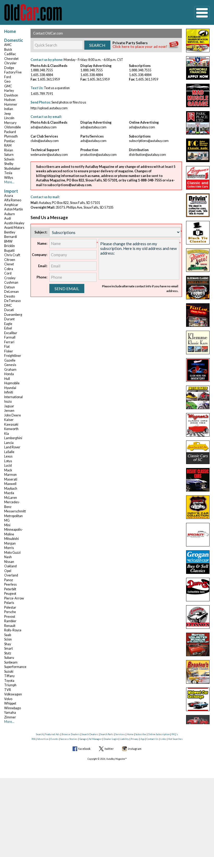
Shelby (8, 164)
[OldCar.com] (33, 12)
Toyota (9, 681)
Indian (8, 109)
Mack (8, 470)
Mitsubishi (11, 539)
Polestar (10, 607)
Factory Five (13, 72)
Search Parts (107, 734)
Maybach (10, 488)
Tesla (8, 173)
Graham (10, 370)
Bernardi (10, 237)
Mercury (10, 123)
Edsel (8, 328)
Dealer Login (111, 739)
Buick (8, 50)
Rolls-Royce (12, 630)
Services (120, 734)
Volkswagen (13, 694)
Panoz (8, 580)
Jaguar (9, 406)
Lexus (8, 456)
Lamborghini (13, 438)
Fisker (8, 351)
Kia (6, 434)
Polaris (9, 603)
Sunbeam (10, 662)
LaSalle (9, 452)
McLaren (10, 498)
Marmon (10, 475)
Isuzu (8, 401)
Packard (10, 132)
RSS (33, 739)
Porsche (10, 612)
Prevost (9, 617)
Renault (9, 626)
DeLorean (11, 292)
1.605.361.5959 (48, 79)
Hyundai (10, 388)
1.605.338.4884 (42, 75)
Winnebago (12, 708)
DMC (8, 305)
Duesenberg (13, 315)
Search (39, 734)
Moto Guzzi (12, 553)
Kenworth (11, 429)
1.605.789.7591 (42, 94)
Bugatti (9, 251)
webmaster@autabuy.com (49, 155)
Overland (11, 575)
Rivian (8, 150)
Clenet (9, 264)
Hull (7, 379)
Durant (9, 319)
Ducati (9, 310)
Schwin (9, 159)
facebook (84, 748)
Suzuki (8, 671)
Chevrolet (11, 59)
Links (163, 739)
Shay (7, 644)
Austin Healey (14, 223)
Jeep (7, 114)
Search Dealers (90, 734)
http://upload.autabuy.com (49, 108)
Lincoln (9, 118)
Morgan (10, 543)
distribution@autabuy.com (147, 155)
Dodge (9, 68)
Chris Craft (12, 255)
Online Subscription (159, 734)
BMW (8, 241)
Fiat (7, 346)
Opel (7, 571)
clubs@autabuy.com (45, 141)
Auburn (9, 214)
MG (7, 520)
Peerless (10, 584)
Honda (9, 374)
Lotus (8, 461)
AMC (8, 45)
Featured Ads (52, 734)
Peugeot (10, 594)
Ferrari (9, 342)
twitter (109, 748)
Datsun (9, 287)
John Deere (12, 415)
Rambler (10, 621)
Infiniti (8, 392)
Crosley (9, 278)
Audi (7, 218)
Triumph (10, 685)
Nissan (9, 562)
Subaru (9, 658)
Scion (8, 639)
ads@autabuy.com (44, 127)
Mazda (9, 493)
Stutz (7, 653)
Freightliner (12, 356)
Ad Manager (95, 739)
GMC (8, 86)
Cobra (8, 269)
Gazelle (9, 360)
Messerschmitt (15, 511)
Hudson (9, 100)
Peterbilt (10, 589)
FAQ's (174, 734)
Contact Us (152, 739)
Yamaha (10, 713)
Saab (7, 635)
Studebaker (12, 168)
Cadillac (10, 54)
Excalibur (10, 333)
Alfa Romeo (12, 200)
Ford (7, 77)
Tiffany (9, 676)
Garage (83, 739)
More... (9, 182)
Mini (7, 525)
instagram (134, 748)
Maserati (10, 479)
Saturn (9, 155)
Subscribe (140, 734)
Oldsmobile (12, 127)
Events (54, 739)
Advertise (43, 739)
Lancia (9, 443)
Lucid (8, 465)
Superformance (15, 667)
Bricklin (9, 246)
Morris (9, 548)
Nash (8, 557)
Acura (8, 196)
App (142, 739)
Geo (7, 81)
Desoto (9, 296)
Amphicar (11, 205)
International (13, 397)
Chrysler (10, 63)
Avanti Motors (14, 228)
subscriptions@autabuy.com (149, 141)
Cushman (11, 282)
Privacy (135, 739)
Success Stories (69, 739)
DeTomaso (12, 301)
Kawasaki (11, 424)
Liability (124, 739)
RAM (7, 145)
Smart (8, 648)
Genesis (10, 365)
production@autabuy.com (98, 155)
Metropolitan (13, 516)
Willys (8, 178)
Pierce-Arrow (14, 598)
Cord (7, 273)
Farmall (9, 337)
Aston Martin (13, 209)
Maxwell (10, 484)
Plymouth (11, 136)
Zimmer (10, 717)
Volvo (8, 699)
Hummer (10, 104)
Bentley (9, 232)
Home (10, 31)
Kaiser (9, 420)
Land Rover (12, 447)
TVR (7, 690)
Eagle (8, 324)
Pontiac (9, 141)
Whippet (10, 703)
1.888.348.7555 (42, 70)
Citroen (9, 260)
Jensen (9, 411)
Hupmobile (12, 383)
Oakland (10, 566)
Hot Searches (175, 739)
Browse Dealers (71, 734)
